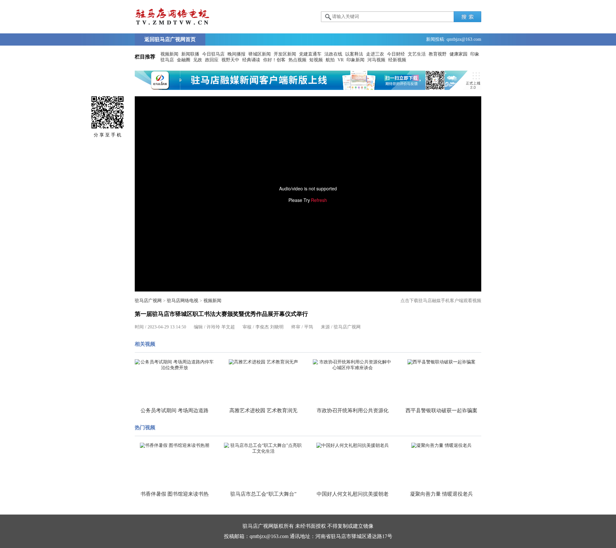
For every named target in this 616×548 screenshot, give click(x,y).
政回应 (211, 59)
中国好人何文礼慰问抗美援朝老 (353, 494)
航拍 (330, 59)
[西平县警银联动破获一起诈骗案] (442, 362)
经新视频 (397, 59)
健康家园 (458, 54)
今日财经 (396, 54)
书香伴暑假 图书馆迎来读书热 (175, 494)
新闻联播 (190, 54)
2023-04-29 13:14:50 (167, 327)
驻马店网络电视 (182, 300)
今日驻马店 (213, 54)
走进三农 (375, 54)
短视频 (316, 59)
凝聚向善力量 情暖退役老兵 (441, 494)
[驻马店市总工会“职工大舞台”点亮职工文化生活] (264, 448)
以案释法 (354, 54)
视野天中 (230, 59)
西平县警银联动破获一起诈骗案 (441, 410)
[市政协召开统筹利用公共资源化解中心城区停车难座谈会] (352, 365)
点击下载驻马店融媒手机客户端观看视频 (440, 300)
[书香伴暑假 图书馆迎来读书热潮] (174, 445)
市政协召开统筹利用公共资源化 (353, 410)
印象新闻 (355, 59)
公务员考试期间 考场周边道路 (175, 410)
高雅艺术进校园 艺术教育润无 (263, 410)
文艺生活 (417, 54)
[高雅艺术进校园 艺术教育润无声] (264, 362)
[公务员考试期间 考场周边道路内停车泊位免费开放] (174, 365)
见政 (197, 59)
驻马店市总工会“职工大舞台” (263, 494)
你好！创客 (274, 59)
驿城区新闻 (259, 54)
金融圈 (183, 59)
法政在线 (333, 54)
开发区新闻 (285, 54)
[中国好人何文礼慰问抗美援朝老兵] (352, 445)
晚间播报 (236, 54)
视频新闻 (169, 54)
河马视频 (376, 59)
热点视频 (297, 59)
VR (341, 59)
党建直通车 (310, 54)
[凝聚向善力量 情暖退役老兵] (442, 445)
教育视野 (438, 54)
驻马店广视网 (148, 300)
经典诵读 (251, 59)
